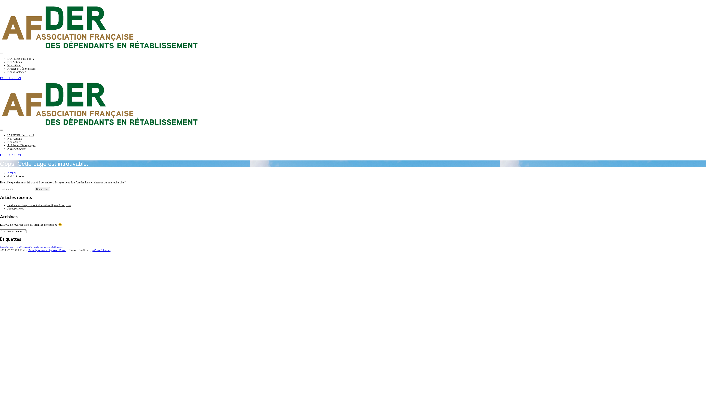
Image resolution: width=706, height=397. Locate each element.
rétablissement (57, 247)
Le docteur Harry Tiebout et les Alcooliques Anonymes (39, 205)
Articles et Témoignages (21, 68)
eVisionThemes (101, 250)
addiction (14, 247)
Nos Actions (14, 62)
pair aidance (45, 247)
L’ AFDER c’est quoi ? (20, 58)
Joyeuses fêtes (15, 208)
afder (30, 247)
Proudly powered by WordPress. (47, 250)
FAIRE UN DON (10, 78)
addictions (23, 247)
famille (36, 247)
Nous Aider (14, 65)
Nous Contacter (16, 72)
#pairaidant (5, 247)
